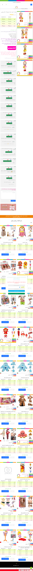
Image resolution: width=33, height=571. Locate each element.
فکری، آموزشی (22, 570)
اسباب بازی (27, 570)
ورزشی (19, 570)
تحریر (25, 570)
